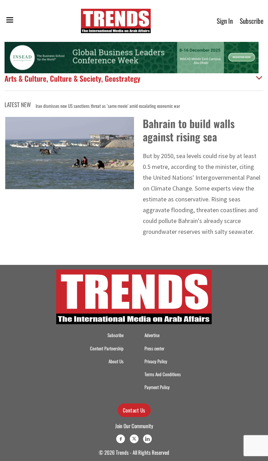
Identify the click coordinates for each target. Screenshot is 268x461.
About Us (116, 361)
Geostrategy (122, 78)
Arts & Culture (25, 78)
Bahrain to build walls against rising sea (188, 130)
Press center (154, 348)
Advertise (151, 335)
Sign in (225, 20)
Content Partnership (107, 348)
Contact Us (134, 410)
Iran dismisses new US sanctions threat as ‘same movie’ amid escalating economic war (108, 106)
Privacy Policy (155, 361)
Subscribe (251, 20)
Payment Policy (157, 387)
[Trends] (116, 21)
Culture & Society (75, 78)
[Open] (10, 21)
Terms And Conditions (162, 374)
